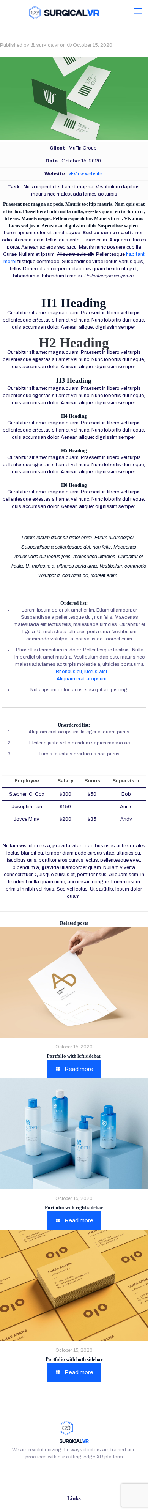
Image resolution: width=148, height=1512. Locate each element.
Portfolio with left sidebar (74, 1056)
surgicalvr (47, 45)
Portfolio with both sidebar (74, 1359)
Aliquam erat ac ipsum (82, 678)
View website (88, 174)
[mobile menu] (137, 11)
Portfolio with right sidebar (74, 1207)
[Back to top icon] (132, 1496)
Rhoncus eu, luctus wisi (81, 671)
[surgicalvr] (63, 11)
